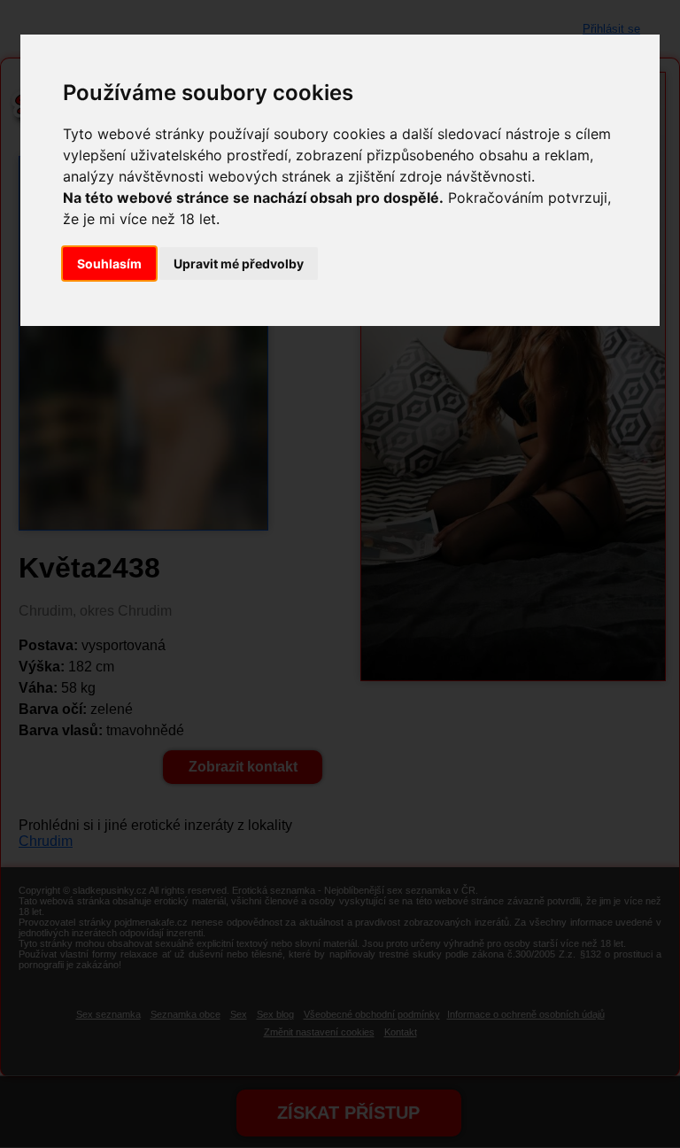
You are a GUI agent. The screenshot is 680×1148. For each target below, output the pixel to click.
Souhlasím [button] (109, 263)
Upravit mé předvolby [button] (239, 263)
